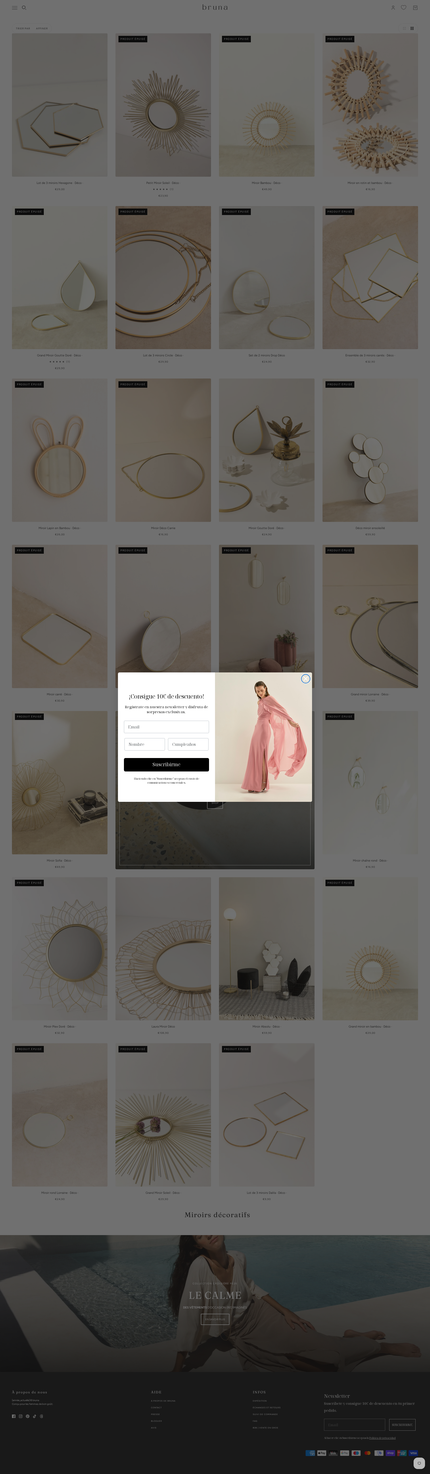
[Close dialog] (305, 678)
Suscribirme (166, 764)
